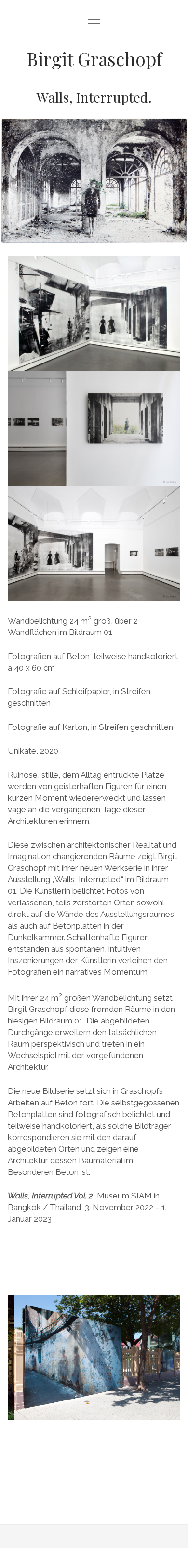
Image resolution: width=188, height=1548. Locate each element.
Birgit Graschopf (94, 58)
